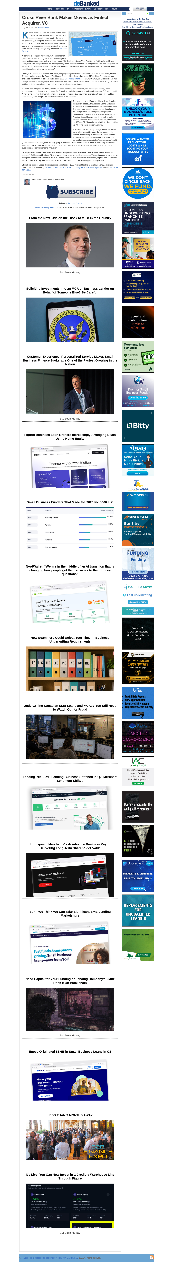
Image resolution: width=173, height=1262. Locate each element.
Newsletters (77, 9)
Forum (114, 9)
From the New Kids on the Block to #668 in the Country (70, 218)
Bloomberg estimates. (74, 79)
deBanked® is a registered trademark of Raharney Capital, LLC (49, 1258)
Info (106, 9)
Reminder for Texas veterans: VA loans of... (137, 22)
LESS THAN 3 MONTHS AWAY (70, 1115)
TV (68, 9)
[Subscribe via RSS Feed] (152, 1257)
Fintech (78, 203)
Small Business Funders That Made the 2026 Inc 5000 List (70, 502)
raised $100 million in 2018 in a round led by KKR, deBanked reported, (73, 167)
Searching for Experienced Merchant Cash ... (137, 27)
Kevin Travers (43, 27)
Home (49, 9)
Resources (59, 9)
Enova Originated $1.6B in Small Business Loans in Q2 (70, 1051)
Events (88, 9)
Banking (71, 203)
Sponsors (98, 9)
